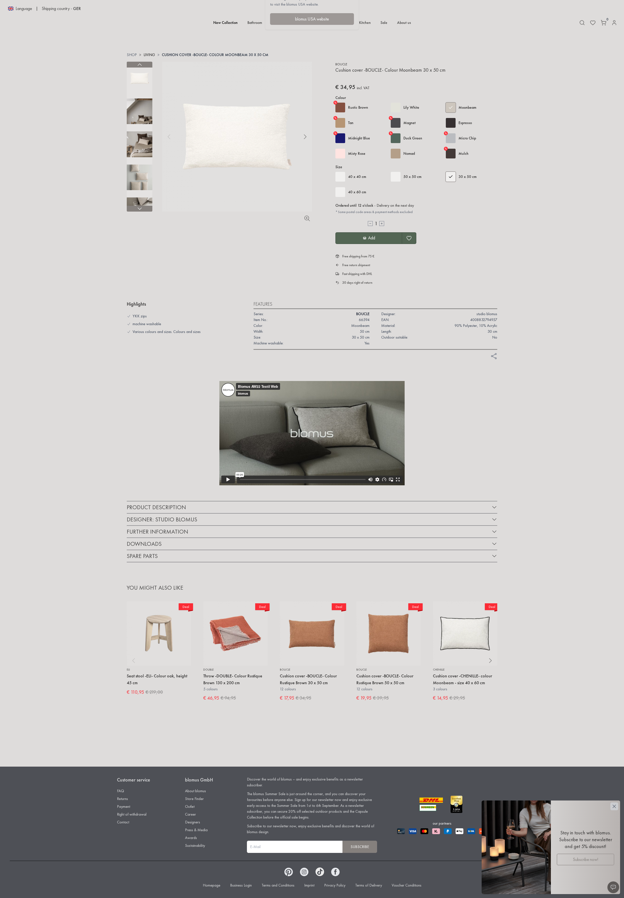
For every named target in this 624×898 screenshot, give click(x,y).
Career (190, 814)
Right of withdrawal (131, 814)
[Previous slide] (139, 65)
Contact (123, 822)
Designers (192, 822)
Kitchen (365, 22)
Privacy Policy (334, 885)
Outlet (190, 806)
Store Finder (194, 798)
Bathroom (254, 22)
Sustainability (195, 845)
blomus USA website (312, 19)
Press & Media (196, 829)
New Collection (225, 22)
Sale (383, 22)
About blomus (195, 790)
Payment (123, 806)
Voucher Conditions (406, 885)
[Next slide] (139, 209)
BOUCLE (341, 64)
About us (404, 22)
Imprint (309, 885)
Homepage (211, 885)
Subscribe (360, 846)
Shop (132, 54)
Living (149, 54)
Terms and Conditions (278, 885)
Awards (191, 837)
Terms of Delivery (368, 885)
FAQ (120, 790)
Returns (122, 798)
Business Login (241, 885)
